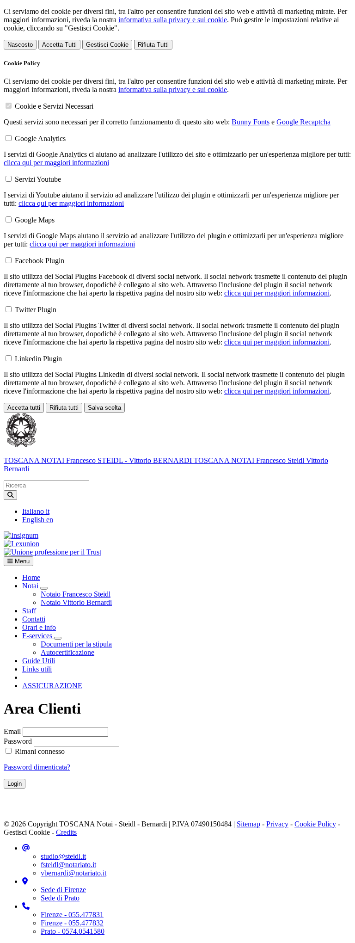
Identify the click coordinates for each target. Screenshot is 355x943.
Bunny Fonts (250, 122)
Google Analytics (40, 138)
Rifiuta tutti (64, 407)
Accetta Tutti (59, 44)
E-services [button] (38, 636)
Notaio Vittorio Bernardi (76, 602)
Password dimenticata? (37, 767)
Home (31, 577)
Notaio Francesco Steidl (75, 594)
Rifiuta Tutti (153, 44)
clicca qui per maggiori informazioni (56, 162)
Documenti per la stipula (76, 644)
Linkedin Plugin (38, 359)
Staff (29, 611)
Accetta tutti (23, 407)
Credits (66, 832)
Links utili (37, 669)
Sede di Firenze (63, 890)
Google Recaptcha (303, 122)
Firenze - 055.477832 (72, 923)
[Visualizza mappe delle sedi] (25, 881)
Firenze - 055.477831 (72, 914)
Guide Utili (38, 661)
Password (18, 741)
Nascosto (20, 44)
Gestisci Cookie (107, 44)
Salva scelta (104, 407)
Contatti (33, 619)
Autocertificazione (67, 652)
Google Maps (35, 220)
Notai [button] (31, 586)
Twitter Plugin (35, 310)
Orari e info (39, 627)
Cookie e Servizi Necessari (54, 106)
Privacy (277, 824)
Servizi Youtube (38, 179)
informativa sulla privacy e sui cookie (172, 20)
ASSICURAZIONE (52, 686)
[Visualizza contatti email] (26, 848)
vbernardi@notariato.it (73, 873)
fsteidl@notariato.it (68, 865)
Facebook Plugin (39, 261)
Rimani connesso (39, 751)
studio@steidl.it (63, 856)
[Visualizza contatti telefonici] (26, 906)
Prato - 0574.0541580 (72, 931)
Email (12, 731)
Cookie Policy (315, 824)
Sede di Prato (60, 898)
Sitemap (248, 824)
